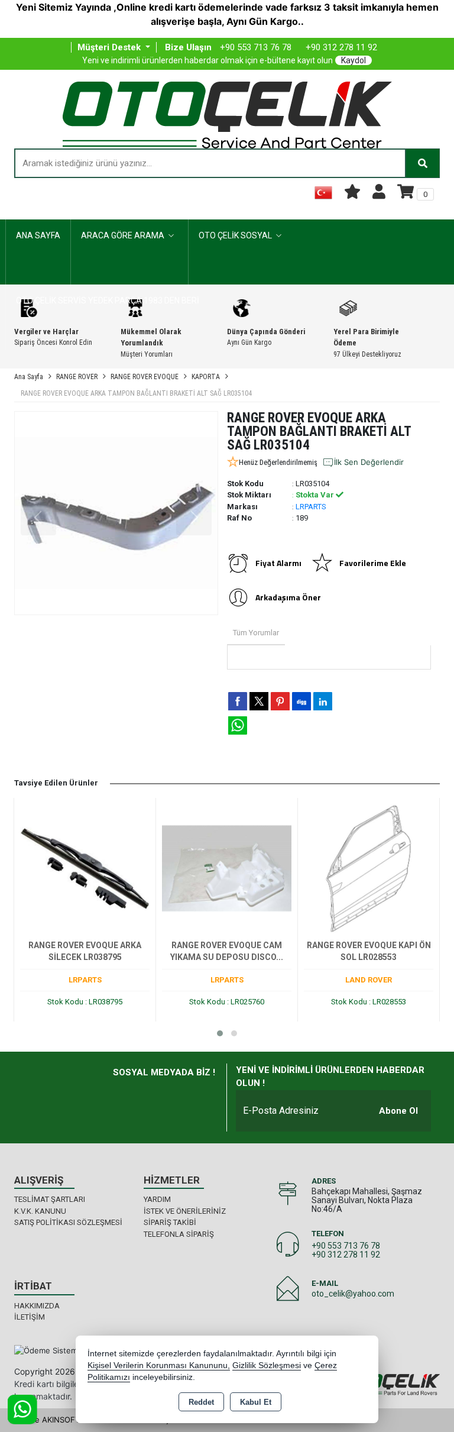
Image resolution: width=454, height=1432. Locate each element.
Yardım (157, 1199)
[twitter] (258, 701)
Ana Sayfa (38, 235)
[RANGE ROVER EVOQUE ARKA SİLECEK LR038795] (85, 867)
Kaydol (353, 60)
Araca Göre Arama (122, 235)
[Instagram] (178, 1095)
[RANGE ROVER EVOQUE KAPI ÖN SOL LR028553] (368, 867)
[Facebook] (153, 1095)
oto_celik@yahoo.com (353, 1293)
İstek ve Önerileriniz (185, 1211)
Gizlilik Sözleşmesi (266, 1365)
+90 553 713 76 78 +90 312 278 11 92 (346, 1250)
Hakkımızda (37, 1305)
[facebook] (237, 700)
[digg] (301, 700)
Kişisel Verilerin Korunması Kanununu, (158, 1365)
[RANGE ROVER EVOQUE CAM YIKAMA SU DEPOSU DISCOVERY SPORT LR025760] (226, 867)
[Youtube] (202, 1095)
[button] (220, 1033)
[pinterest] (280, 700)
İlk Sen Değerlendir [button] (369, 462)
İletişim (29, 1317)
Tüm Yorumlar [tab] (256, 632)
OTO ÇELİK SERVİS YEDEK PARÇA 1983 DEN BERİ (107, 300)
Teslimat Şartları (49, 1199)
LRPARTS (311, 506)
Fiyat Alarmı (278, 563)
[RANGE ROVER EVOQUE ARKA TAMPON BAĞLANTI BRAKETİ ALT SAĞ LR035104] (116, 513)
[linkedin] (322, 700)
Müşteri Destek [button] (110, 47)
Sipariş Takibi (170, 1222)
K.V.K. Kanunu (40, 1211)
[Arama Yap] (423, 163)
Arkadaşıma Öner (288, 597)
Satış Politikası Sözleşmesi (68, 1222)
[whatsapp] (237, 725)
